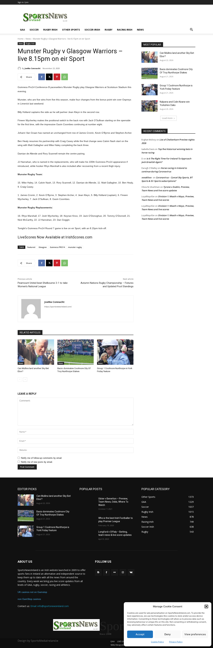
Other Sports (71, 29)
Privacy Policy (176, 642)
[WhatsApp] (64, 77)
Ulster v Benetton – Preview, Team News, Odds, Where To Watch (113, 501)
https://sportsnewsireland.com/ (58, 306)
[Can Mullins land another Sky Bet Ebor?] (36, 352)
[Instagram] (123, 572)
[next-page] (25, 379)
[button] (206, 606)
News (140, 29)
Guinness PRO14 (57, 247)
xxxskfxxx (146, 177)
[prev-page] (20, 379)
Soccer (34, 29)
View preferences (195, 634)
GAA (22, 29)
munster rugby (75, 247)
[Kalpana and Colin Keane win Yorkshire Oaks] (149, 106)
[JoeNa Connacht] (20, 68)
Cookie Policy (157, 642)
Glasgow (43, 247)
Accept (140, 634)
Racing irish (124, 29)
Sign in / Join (23, 2)
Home (20, 38)
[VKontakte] (131, 572)
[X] (49, 77)
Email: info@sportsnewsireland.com (49, 606)
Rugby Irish (50, 29)
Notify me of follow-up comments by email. (41, 458)
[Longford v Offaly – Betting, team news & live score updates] (88, 536)
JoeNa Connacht (32, 68)
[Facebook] (41, 77)
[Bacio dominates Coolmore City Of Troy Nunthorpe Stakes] (75, 352)
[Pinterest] (57, 77)
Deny (167, 634)
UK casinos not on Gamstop (32, 592)
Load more (167, 118)
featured (31, 247)
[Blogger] (98, 572)
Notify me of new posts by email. (37, 462)
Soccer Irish (92, 29)
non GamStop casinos (29, 599)
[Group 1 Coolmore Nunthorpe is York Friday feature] (115, 352)
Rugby (108, 29)
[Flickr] (114, 572)
